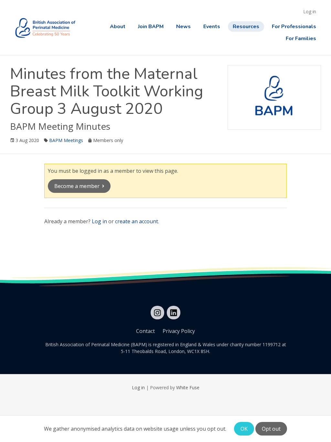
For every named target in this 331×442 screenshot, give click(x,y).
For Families (301, 38)
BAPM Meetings (66, 140)
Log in (309, 11)
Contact (145, 331)
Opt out (271, 428)
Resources (246, 26)
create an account (136, 221)
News (183, 26)
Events (211, 26)
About (117, 26)
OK (244, 428)
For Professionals (294, 26)
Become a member (77, 186)
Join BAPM (151, 26)
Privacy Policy (179, 331)
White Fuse (187, 387)
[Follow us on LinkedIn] (173, 312)
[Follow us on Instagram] (157, 312)
